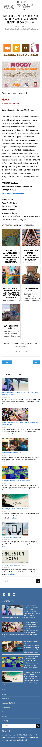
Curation (4, 712)
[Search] (38, 581)
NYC (29, 29)
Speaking (5, 721)
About (4, 694)
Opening (35, 29)
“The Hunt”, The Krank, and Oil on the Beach (15, 509)
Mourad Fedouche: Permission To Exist (13, 565)
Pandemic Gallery (21, 346)
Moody (29, 343)
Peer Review (6, 707)
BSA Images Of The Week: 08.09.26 (11, 537)
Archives (5, 716)
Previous (7, 362)
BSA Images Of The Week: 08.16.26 (11, 453)
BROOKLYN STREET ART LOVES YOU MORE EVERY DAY (25, 7)
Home (4, 690)
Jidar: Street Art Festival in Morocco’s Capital (16, 481)
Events (20, 29)
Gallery (25, 29)
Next (36, 362)
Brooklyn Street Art (18, 343)
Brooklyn (14, 29)
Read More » (12, 434)
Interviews (5, 699)
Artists (8, 29)
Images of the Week (8, 703)
